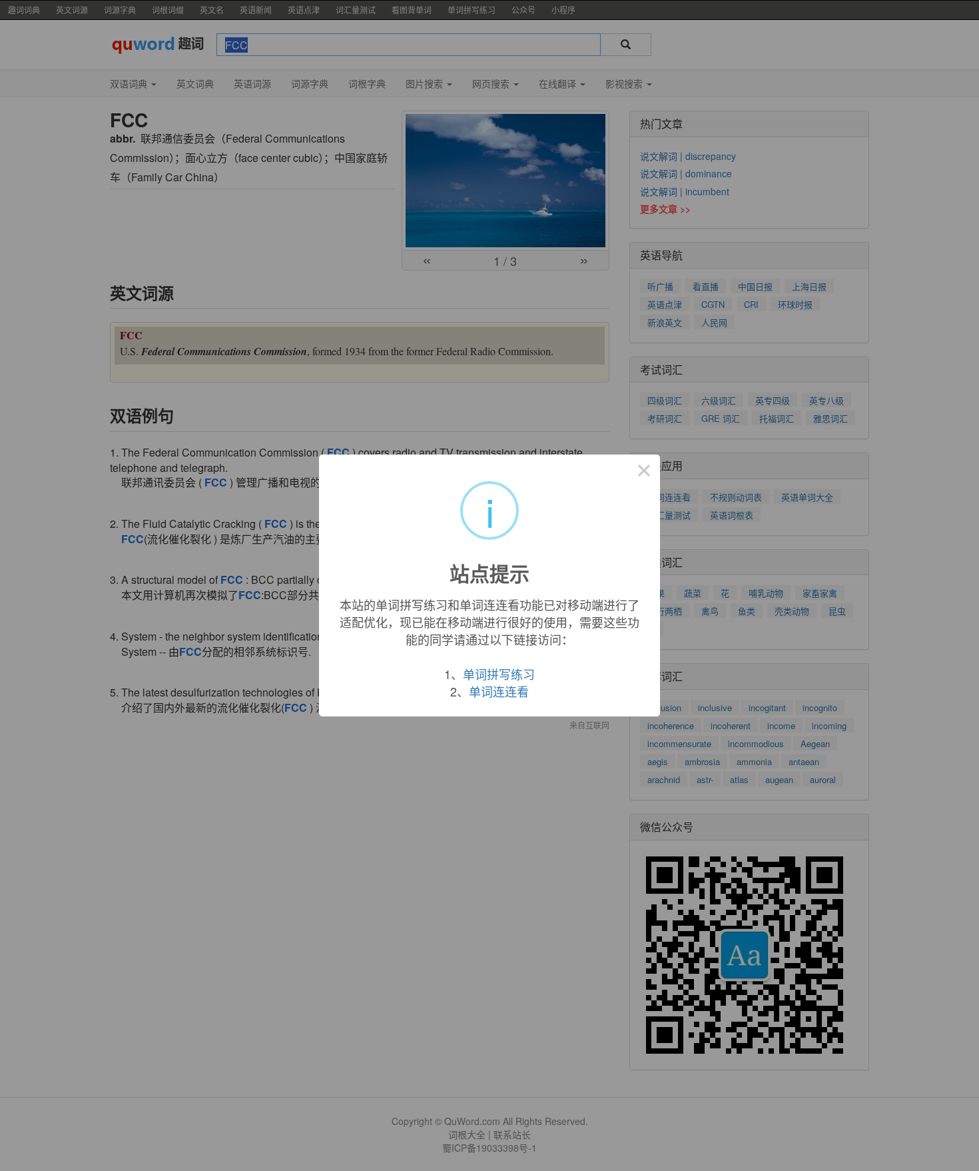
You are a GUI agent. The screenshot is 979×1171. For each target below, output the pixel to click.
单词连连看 (499, 691)
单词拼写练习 (499, 673)
